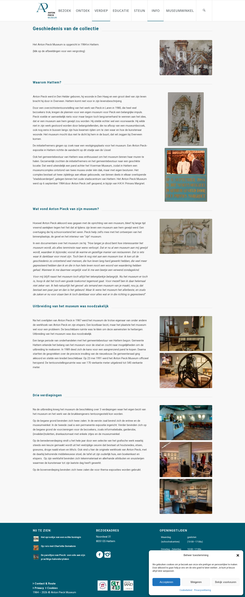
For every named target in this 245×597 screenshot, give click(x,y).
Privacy (39, 588)
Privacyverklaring (202, 590)
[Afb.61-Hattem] (186, 119)
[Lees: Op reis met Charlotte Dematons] (36, 548)
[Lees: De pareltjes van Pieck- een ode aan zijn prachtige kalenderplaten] (36, 557)
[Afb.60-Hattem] (186, 57)
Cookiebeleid (186, 590)
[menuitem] (64, 10)
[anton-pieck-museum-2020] (46, 10)
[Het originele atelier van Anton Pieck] (186, 333)
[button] (238, 555)
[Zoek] (204, 10)
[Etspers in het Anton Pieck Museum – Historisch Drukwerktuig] (186, 370)
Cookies (52, 588)
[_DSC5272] (186, 422)
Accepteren (166, 582)
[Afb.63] (186, 236)
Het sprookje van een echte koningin (61, 537)
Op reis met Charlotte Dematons (58, 546)
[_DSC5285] (186, 496)
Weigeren (196, 582)
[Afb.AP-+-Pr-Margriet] (186, 175)
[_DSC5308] (186, 459)
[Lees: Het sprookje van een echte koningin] (36, 539)
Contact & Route (45, 583)
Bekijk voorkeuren (225, 582)
